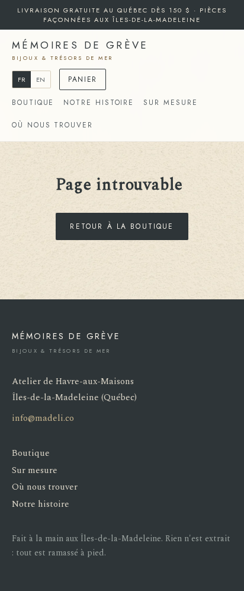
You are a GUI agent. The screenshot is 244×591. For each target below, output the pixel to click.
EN (40, 79)
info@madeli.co (43, 418)
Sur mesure (170, 102)
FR (21, 79)
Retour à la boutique (122, 226)
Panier (82, 79)
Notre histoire (98, 102)
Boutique (33, 102)
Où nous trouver (52, 125)
